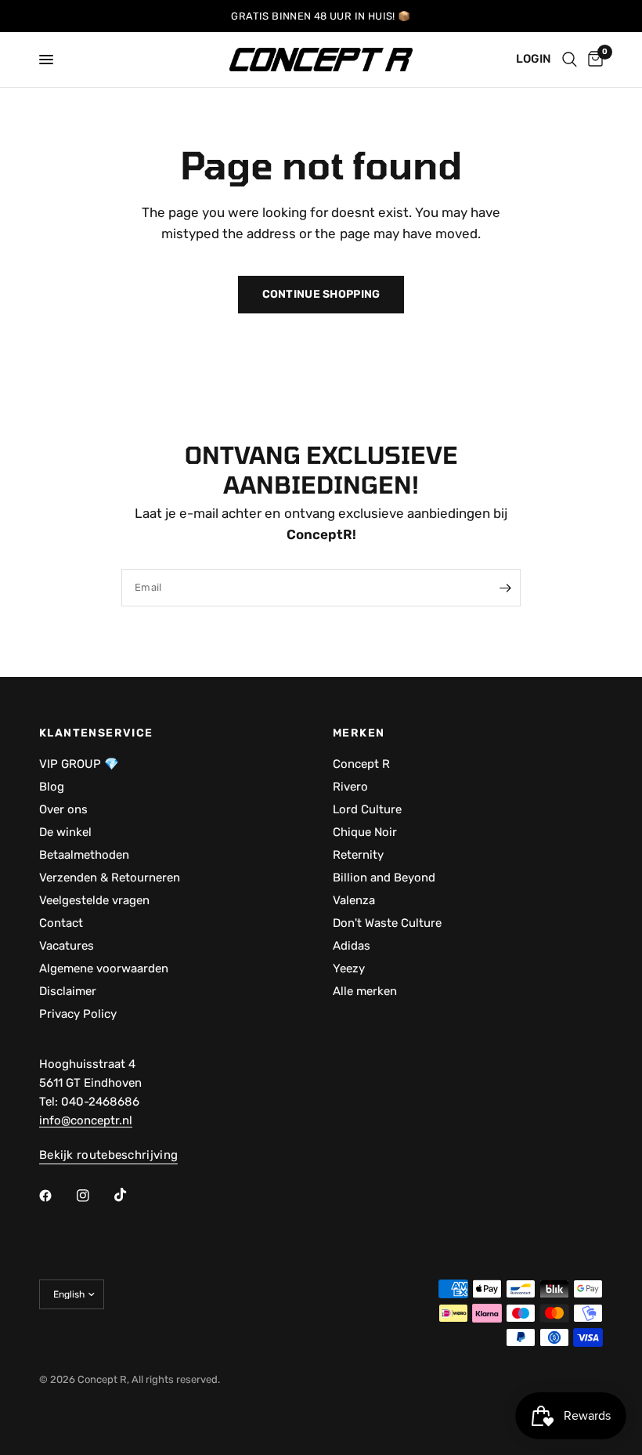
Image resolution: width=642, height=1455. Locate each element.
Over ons (63, 809)
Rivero (350, 787)
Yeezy (349, 968)
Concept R (361, 764)
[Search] (569, 59)
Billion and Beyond (384, 877)
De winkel (65, 832)
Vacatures (66, 946)
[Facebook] (56, 1195)
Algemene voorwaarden (103, 968)
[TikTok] (131, 1195)
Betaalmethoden (84, 855)
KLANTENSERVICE (96, 733)
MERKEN (358, 733)
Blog (51, 787)
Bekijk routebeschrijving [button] (108, 1155)
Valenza (354, 900)
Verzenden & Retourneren (109, 877)
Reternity (358, 855)
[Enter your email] (505, 587)
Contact (61, 923)
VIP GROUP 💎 (79, 764)
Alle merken (365, 991)
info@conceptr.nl (85, 1120)
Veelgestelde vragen (94, 900)
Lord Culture (367, 809)
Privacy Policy (78, 1014)
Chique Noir (365, 832)
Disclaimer (67, 991)
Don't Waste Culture (387, 923)
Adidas (351, 946)
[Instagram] (94, 1195)
